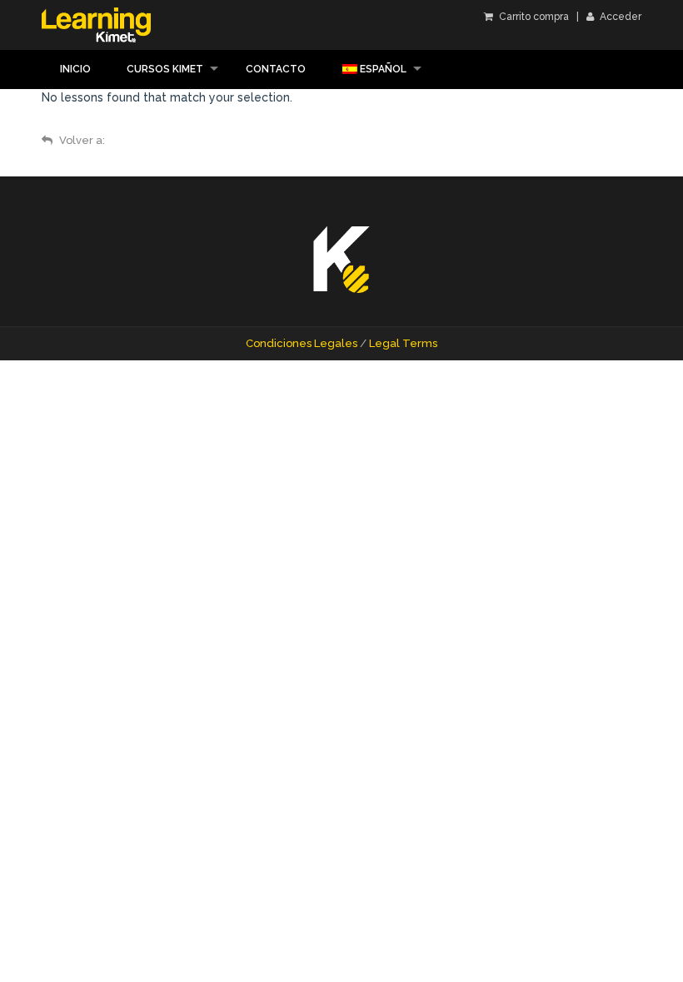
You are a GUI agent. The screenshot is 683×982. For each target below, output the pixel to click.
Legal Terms (403, 343)
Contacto (276, 69)
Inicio (75, 69)
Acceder (619, 16)
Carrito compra (532, 16)
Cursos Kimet (165, 69)
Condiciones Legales (301, 343)
